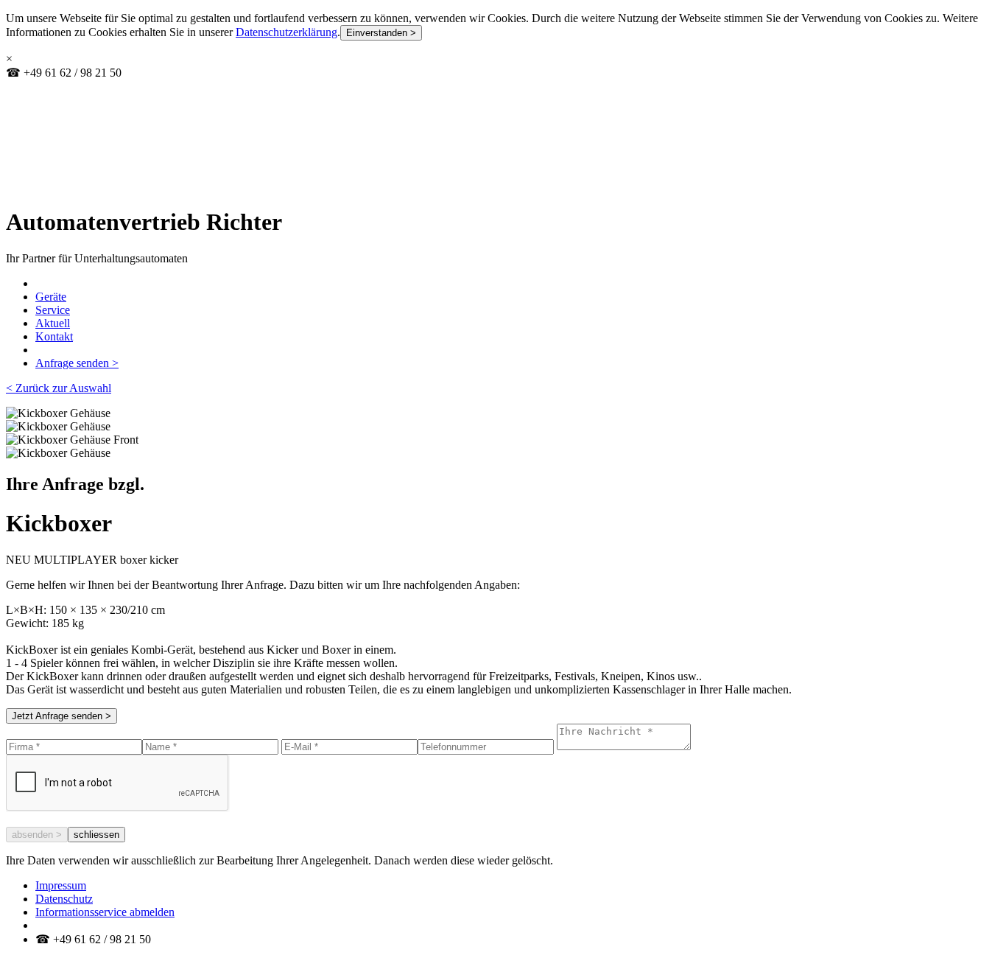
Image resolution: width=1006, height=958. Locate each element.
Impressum (60, 885)
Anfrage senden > (77, 363)
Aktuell (52, 323)
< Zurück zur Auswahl (58, 388)
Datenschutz (64, 898)
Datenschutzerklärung (286, 32)
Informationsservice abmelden (105, 912)
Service (52, 310)
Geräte (50, 296)
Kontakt (54, 336)
